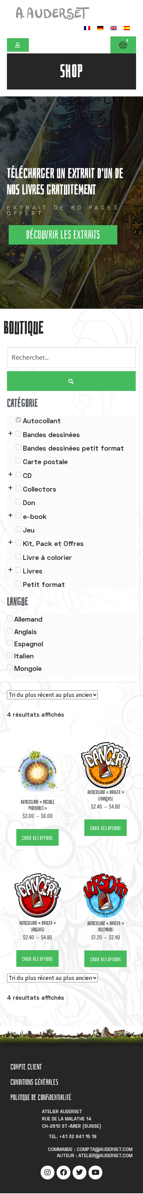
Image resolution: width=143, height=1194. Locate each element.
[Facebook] (63, 1172)
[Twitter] (79, 1172)
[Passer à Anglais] (113, 28)
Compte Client (26, 1067)
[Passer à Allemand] (100, 28)
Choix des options (37, 838)
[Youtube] (95, 1172)
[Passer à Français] (87, 28)
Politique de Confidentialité (40, 1097)
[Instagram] (47, 1172)
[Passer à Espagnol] (126, 28)
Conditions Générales (34, 1082)
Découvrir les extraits (63, 235)
